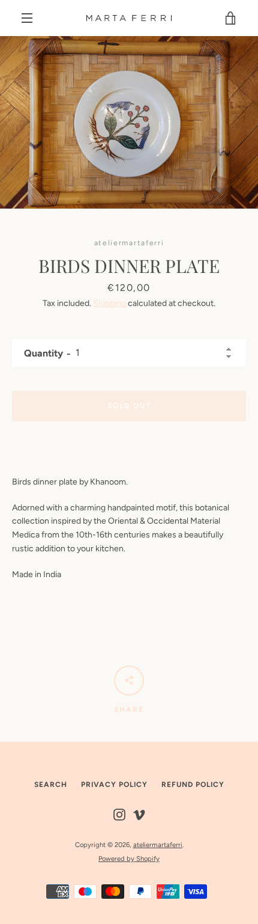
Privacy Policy (114, 784)
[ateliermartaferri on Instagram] (119, 814)
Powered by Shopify (129, 858)
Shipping (109, 303)
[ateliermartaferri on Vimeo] (139, 814)
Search (50, 784)
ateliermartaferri (157, 844)
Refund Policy (192, 784)
